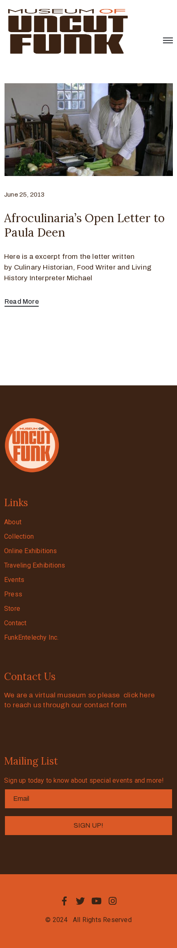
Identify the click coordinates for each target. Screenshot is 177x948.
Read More (22, 301)
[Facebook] (64, 901)
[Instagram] (112, 901)
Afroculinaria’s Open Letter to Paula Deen (84, 225)
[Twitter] (80, 901)
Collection (19, 536)
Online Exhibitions (30, 551)
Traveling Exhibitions (34, 565)
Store (12, 608)
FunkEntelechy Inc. (31, 637)
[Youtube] (96, 901)
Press (13, 594)
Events (14, 580)
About (12, 522)
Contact (15, 623)
